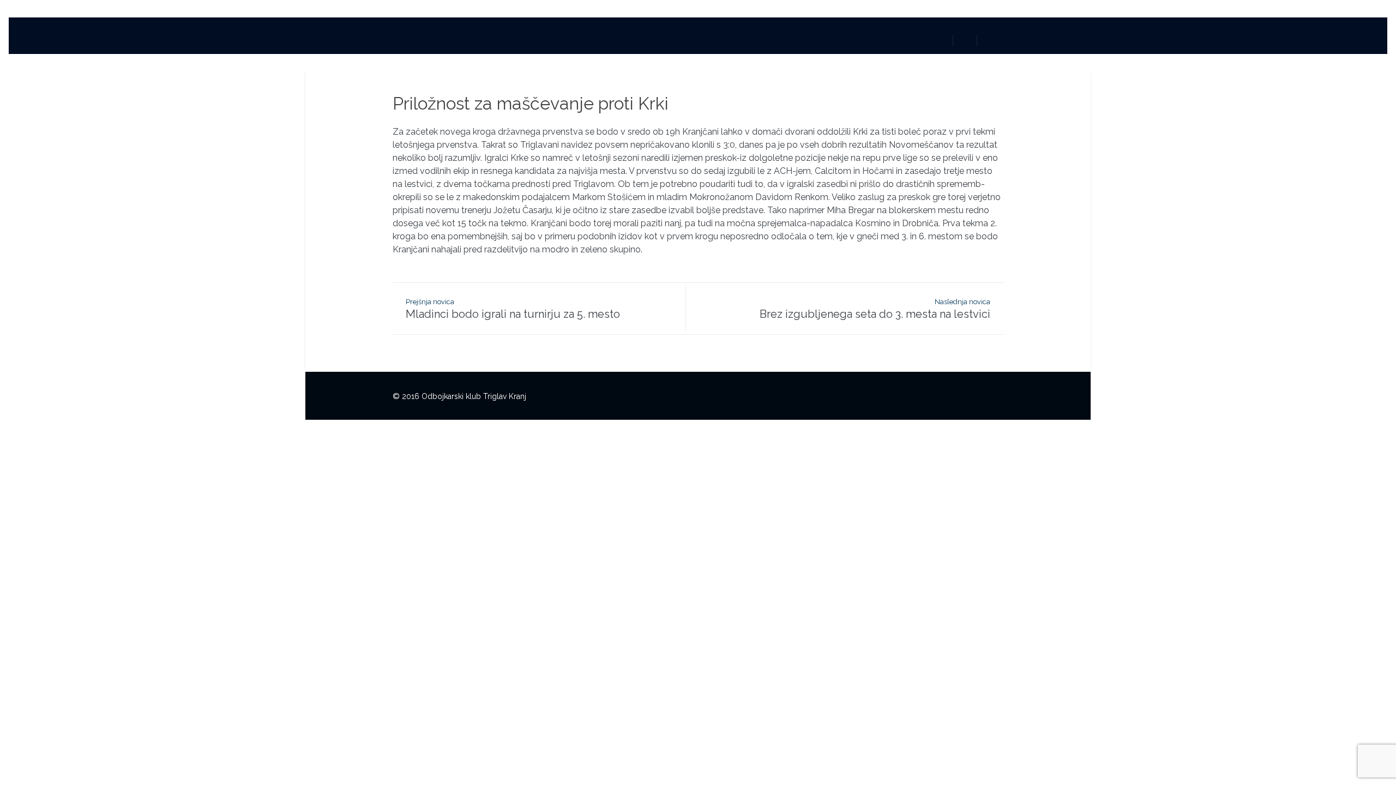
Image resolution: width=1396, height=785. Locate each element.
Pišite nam (753, 39)
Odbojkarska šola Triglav (579, 39)
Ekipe (658, 39)
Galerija (700, 39)
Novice (498, 39)
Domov (451, 39)
